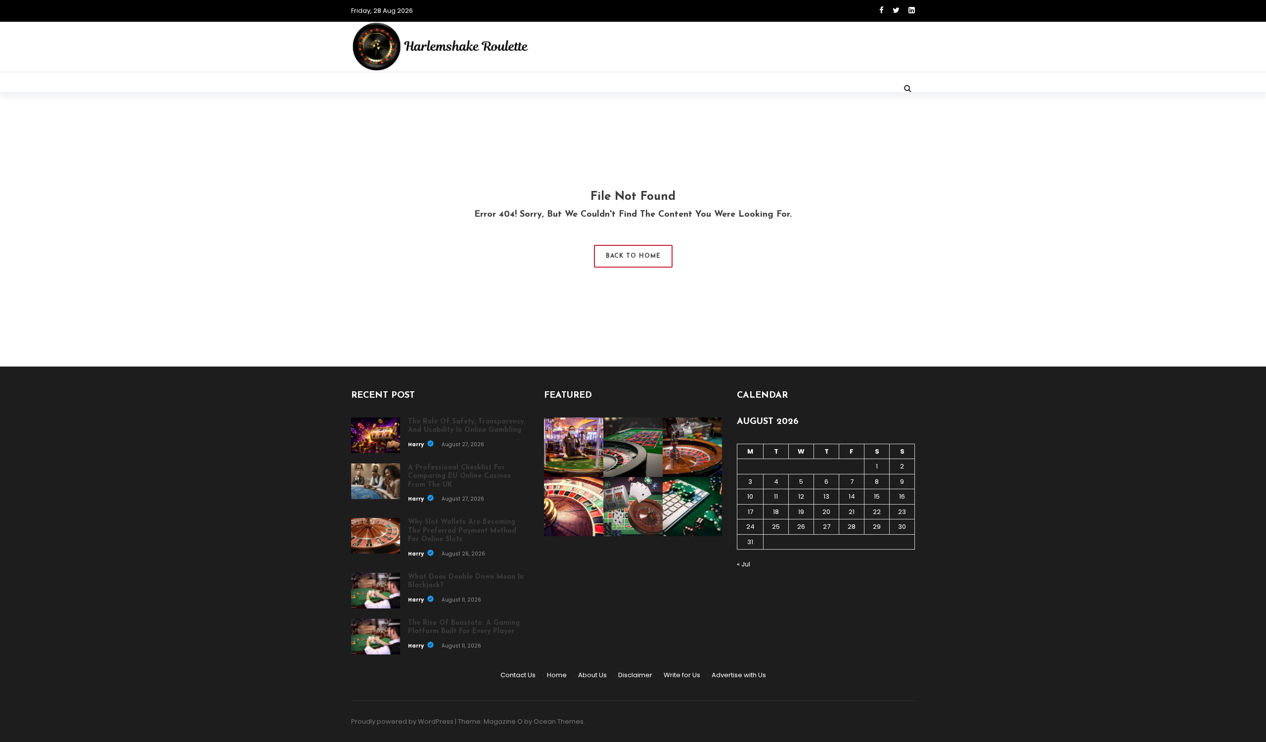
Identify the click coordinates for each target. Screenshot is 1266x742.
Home (557, 675)
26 (801, 526)
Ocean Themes (559, 721)
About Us (592, 675)
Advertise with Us (739, 675)
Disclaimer (635, 675)
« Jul (743, 564)
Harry (416, 444)
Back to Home (633, 256)
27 (826, 526)
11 (776, 496)
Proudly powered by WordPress (402, 721)
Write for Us (682, 675)
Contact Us (518, 675)
